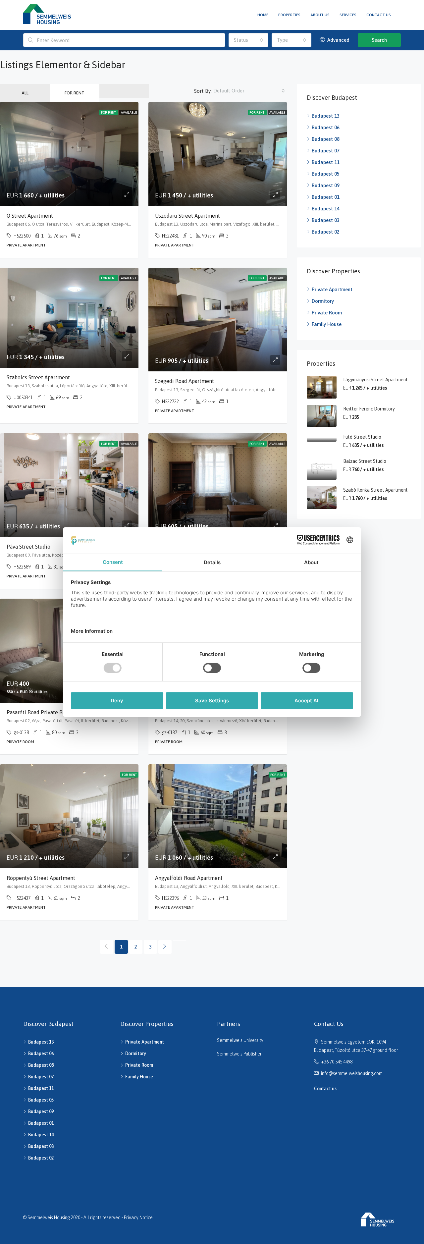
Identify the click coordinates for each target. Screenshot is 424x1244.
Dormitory (323, 301)
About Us (320, 15)
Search (379, 40)
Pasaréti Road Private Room (40, 712)
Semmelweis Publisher (239, 1053)
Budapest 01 (326, 197)
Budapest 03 (326, 220)
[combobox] (248, 40)
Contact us (325, 1088)
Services (348, 15)
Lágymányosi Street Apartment (375, 379)
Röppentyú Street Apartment (41, 878)
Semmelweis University (240, 1040)
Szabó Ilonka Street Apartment (375, 490)
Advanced (337, 40)
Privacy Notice (138, 1217)
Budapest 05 (326, 174)
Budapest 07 (326, 150)
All (25, 92)
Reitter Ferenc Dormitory (369, 408)
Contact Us (378, 15)
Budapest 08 (326, 139)
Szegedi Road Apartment (184, 381)
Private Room (327, 312)
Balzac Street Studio (364, 461)
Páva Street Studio (28, 547)
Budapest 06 (326, 127)
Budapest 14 (326, 208)
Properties (289, 15)
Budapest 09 (326, 185)
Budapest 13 (326, 116)
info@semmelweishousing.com (352, 1073)
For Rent (74, 92)
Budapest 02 (326, 232)
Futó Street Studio (362, 437)
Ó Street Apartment (30, 216)
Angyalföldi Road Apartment (189, 878)
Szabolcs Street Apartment (38, 377)
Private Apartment (332, 289)
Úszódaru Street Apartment (187, 216)
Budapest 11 (326, 162)
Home (262, 15)
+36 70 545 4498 (336, 1061)
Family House (327, 324)
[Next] (165, 947)
